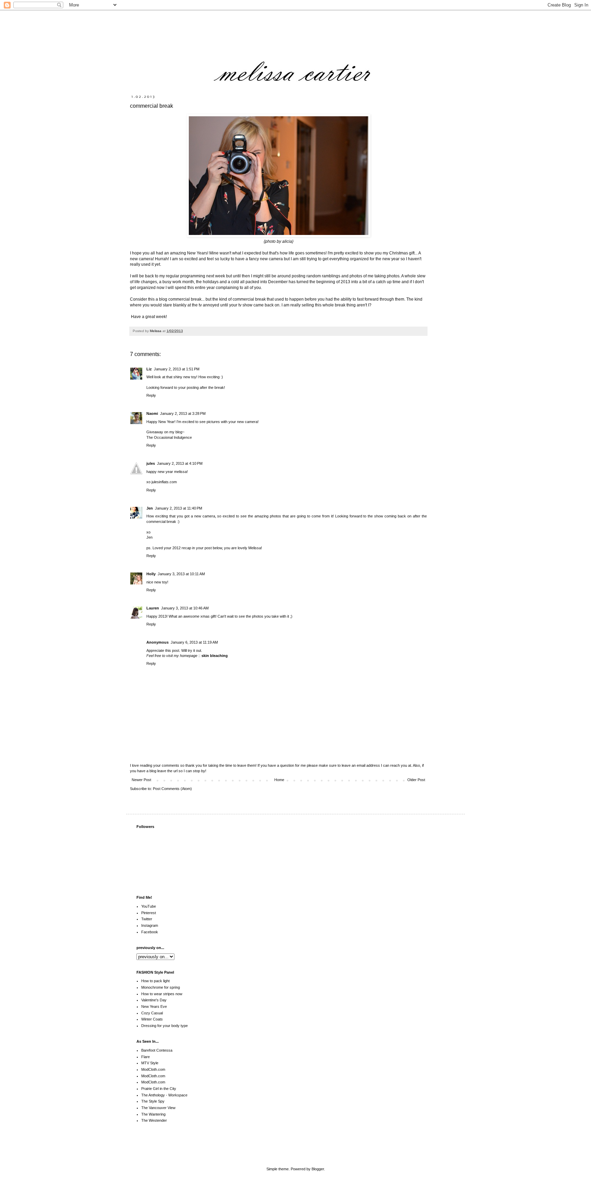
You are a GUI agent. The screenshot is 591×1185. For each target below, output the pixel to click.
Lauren (152, 608)
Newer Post (141, 780)
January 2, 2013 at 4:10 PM (179, 463)
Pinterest (148, 913)
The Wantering (153, 1114)
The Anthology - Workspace (164, 1095)
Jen (149, 508)
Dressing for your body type (164, 1026)
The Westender (154, 1120)
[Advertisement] (381, 1144)
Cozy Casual (152, 1013)
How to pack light (155, 981)
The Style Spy (153, 1101)
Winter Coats (152, 1019)
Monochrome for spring (160, 987)
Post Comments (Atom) (172, 789)
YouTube (148, 906)
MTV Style (149, 1063)
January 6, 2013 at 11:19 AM (194, 642)
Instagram (149, 925)
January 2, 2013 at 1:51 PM (176, 369)
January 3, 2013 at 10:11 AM (181, 574)
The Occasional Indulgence (169, 437)
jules (150, 463)
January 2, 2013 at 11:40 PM (178, 508)
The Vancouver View (158, 1108)
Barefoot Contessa (156, 1050)
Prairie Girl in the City (158, 1089)
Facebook (149, 932)
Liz (149, 369)
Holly (151, 574)
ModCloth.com (153, 1069)
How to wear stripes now (161, 994)
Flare (145, 1057)
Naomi (152, 413)
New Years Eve (154, 1006)
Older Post (416, 780)
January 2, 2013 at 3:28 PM (183, 413)
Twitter (146, 919)
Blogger (318, 1169)
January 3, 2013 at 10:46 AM (185, 608)
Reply (151, 395)
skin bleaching (214, 656)
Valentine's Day (154, 1000)
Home (279, 780)
